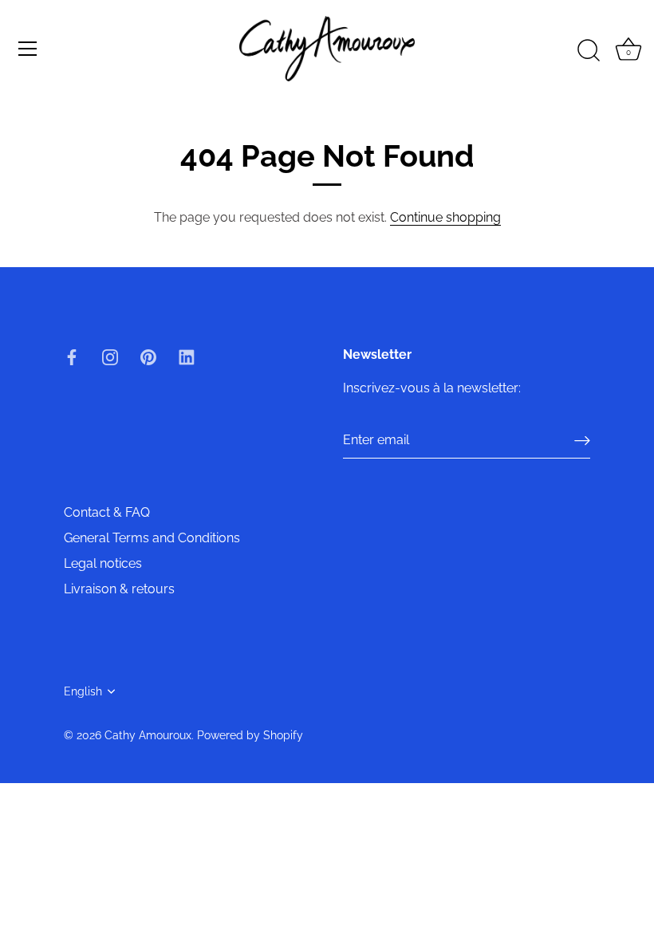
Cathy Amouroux (147, 735)
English (83, 691)
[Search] (588, 51)
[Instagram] (110, 356)
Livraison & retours (119, 588)
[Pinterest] (148, 356)
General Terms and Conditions (152, 537)
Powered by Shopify (250, 735)
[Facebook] (72, 356)
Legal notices (103, 563)
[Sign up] (582, 440)
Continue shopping (445, 217)
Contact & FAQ (107, 512)
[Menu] (27, 48)
